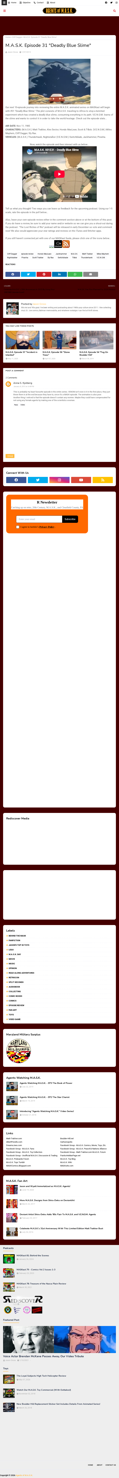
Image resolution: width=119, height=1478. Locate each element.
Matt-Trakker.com (14, 1138)
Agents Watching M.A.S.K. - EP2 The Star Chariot (44, 1097)
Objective (26, 3)
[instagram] (116, 2)
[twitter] (111, 2)
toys (11, 1014)
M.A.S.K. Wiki (66, 1162)
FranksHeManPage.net (70, 1155)
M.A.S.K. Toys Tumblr (15, 1162)
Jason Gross (12, 52)
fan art (13, 1010)
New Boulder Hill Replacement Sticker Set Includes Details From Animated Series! (58, 1404)
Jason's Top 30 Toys (19, 945)
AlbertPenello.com (14, 1142)
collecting (15, 991)
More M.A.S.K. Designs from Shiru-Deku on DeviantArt (47, 1200)
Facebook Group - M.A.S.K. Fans (20, 1149)
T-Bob (74, 258)
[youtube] (81, 480)
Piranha (25, 258)
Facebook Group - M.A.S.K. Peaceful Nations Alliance (83, 1149)
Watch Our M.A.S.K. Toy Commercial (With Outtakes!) (44, 1390)
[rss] (103, 480)
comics (12, 1001)
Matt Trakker (87, 254)
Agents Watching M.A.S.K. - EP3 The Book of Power (46, 1083)
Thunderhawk (87, 258)
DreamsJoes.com (14, 1145)
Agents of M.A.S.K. (24, 1475)
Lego (11, 950)
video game (14, 1019)
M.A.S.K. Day (15, 954)
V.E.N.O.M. (101, 258)
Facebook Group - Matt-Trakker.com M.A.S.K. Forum (83, 1152)
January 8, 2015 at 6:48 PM (23, 387)
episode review (27, 254)
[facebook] (106, 2)
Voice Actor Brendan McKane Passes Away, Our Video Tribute (43, 1356)
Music (12, 963)
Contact (40, 3)
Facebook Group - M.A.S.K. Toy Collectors (24, 1152)
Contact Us (111, 1465)
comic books (15, 996)
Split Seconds (16, 982)
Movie (12, 959)
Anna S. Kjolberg (22, 383)
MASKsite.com (66, 1166)
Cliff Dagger (17, 37)
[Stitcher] (53, 247)
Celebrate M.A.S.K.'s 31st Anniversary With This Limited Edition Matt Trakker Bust (61, 1228)
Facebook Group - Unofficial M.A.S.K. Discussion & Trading (31, 1155)
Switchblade (63, 258)
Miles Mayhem (103, 254)
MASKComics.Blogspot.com (18, 1166)
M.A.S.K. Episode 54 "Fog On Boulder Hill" (93, 353)
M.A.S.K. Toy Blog (67, 1159)
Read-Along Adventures (21, 973)
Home (13, 3)
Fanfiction (14, 940)
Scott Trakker (37, 258)
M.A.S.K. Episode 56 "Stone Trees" (56, 353)
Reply (16, 405)
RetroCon (14, 977)
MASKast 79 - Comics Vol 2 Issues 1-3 (36, 1269)
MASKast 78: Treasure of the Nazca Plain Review (41, 1283)
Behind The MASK (17, 936)
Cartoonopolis (66, 1142)
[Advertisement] (59, 25)
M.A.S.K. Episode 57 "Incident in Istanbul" (21, 353)
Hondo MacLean (44, 254)
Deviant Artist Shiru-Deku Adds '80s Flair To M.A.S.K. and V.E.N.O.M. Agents (58, 1214)
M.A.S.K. (74, 254)
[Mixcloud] (58, 247)
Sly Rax (51, 258)
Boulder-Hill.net (67, 1138)
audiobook (14, 987)
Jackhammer (61, 254)
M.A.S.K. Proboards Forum (17, 1159)
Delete (23, 405)
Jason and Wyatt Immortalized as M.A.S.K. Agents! (45, 1186)
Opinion (13, 968)
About (52, 3)
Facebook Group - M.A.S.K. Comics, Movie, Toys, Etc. (83, 1145)
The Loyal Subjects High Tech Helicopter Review (41, 1376)
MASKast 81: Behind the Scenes (33, 1255)
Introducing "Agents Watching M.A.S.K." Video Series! (47, 1111)
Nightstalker (12, 258)
